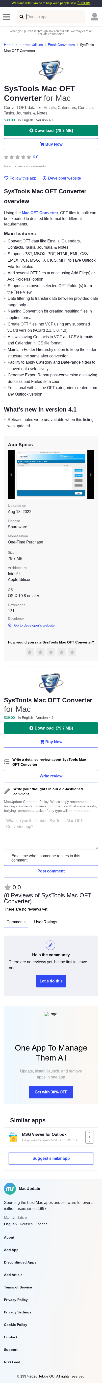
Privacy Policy (16, 1299)
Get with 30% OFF (51, 1092)
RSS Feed (12, 1362)
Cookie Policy (15, 1324)
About (9, 1237)
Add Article (13, 1275)
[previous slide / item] (11, 474)
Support (11, 1349)
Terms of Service (18, 1287)
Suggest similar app (51, 1158)
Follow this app (23, 178)
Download (54, 130)
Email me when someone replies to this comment (45, 858)
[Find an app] (21, 17)
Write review (51, 776)
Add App (11, 1250)
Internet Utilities (31, 44)
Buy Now (53, 144)
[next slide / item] (90, 474)
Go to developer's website (34, 625)
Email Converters (61, 44)
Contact (10, 1337)
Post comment (51, 871)
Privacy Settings (17, 1312)
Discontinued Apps (20, 1262)
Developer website (64, 178)
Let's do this (51, 981)
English (10, 1224)
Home (8, 44)
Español (42, 1224)
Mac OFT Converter (40, 212)
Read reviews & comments (25, 166)
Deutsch (26, 1224)
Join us (83, 2)
